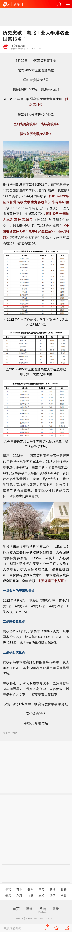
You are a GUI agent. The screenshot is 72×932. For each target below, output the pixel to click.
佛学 (53, 895)
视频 (8, 889)
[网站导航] (67, 4)
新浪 (53, 889)
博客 (41, 889)
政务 (64, 889)
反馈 (42, 908)
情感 (30, 895)
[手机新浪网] (6, 4)
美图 (30, 889)
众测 (64, 895)
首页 (16, 908)
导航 (29, 908)
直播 (19, 889)
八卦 (19, 895)
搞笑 (8, 895)
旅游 (41, 895)
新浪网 (18, 4)
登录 (55, 908)
